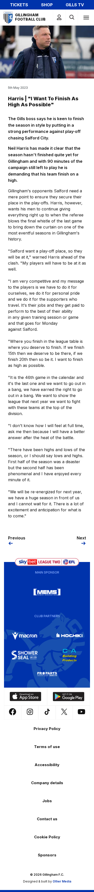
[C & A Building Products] (69, 655)
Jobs (47, 800)
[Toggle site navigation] (86, 17)
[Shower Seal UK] (24, 655)
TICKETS (19, 4)
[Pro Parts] (47, 674)
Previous (16, 537)
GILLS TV (75, 4)
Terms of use (47, 746)
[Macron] (24, 635)
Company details (47, 782)
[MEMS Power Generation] (47, 592)
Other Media (62, 881)
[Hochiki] (69, 635)
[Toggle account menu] (59, 17)
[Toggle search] (71, 17)
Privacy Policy (47, 728)
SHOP (47, 4)
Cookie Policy (47, 837)
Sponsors (47, 855)
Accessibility (47, 764)
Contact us (47, 819)
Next (81, 537)
